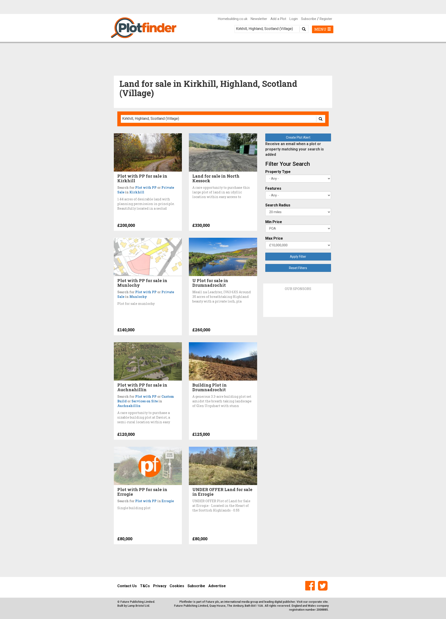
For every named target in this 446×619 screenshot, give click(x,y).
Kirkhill (136, 192)
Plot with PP (146, 187)
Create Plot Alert (298, 137)
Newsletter (259, 19)
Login (293, 19)
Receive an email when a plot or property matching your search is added (294, 149)
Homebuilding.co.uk (232, 19)
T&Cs (145, 586)
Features (273, 188)
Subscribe (308, 19)
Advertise (217, 586)
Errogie (168, 501)
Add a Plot (278, 19)
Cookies (177, 586)
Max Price (274, 238)
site (325, 601)
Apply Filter (298, 256)
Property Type (278, 171)
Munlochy (138, 296)
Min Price (273, 222)
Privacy (159, 586)
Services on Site (144, 401)
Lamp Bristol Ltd (138, 605)
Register (326, 19)
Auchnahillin (129, 406)
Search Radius (277, 205)
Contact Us (127, 586)
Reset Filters (298, 268)
